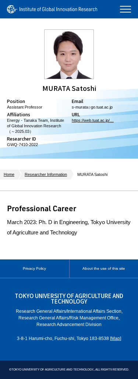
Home (9, 174)
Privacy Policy (34, 268)
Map (115, 338)
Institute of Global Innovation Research (52, 9)
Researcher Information (46, 174)
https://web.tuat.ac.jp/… (93, 120)
